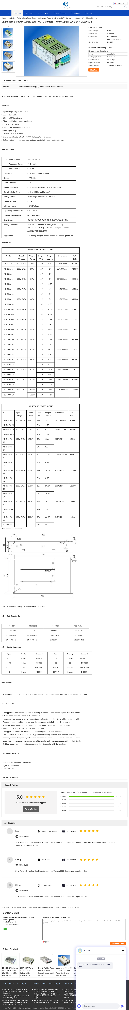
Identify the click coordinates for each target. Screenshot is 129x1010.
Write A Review (31, 809)
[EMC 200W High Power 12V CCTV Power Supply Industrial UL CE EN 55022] (46, 960)
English (119, 3)
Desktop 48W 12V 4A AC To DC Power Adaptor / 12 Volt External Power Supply (47, 996)
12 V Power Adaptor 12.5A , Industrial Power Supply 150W (16, 997)
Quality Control (60, 13)
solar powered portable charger (40, 907)
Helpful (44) (23, 865)
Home (6, 13)
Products (17, 13)
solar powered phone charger (67, 907)
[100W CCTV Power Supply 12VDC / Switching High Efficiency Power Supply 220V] (28, 960)
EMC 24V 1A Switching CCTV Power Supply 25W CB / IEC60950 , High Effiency (10, 972)
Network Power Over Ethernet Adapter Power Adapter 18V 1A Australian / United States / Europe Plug (16, 1002)
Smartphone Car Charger (14, 984)
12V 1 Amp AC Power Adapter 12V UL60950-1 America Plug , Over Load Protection (16, 991)
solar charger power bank (16, 907)
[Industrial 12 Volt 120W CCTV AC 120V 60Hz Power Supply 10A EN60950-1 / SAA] (64, 960)
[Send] (123, 1006)
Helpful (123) (24, 837)
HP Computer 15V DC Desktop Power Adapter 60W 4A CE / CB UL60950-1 (47, 1001)
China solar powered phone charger (25, 1008)
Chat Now (88, 13)
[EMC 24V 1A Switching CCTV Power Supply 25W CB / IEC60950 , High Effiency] (10, 960)
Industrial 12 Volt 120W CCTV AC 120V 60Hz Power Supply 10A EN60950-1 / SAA (64, 972)
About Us (29, 13)
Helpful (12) (23, 891)
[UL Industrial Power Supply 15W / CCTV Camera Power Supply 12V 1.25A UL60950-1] (8, 33)
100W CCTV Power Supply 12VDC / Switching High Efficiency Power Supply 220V (27, 973)
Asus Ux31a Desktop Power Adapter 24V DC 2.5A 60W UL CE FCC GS (46, 990)
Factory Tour (43, 13)
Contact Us (75, 13)
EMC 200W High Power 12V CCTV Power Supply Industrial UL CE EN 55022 (46, 972)
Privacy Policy (7, 1008)
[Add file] (79, 1006)
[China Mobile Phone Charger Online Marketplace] (65, 5)
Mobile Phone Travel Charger (47, 984)
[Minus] (122, 950)
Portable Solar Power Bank (26, 18)
